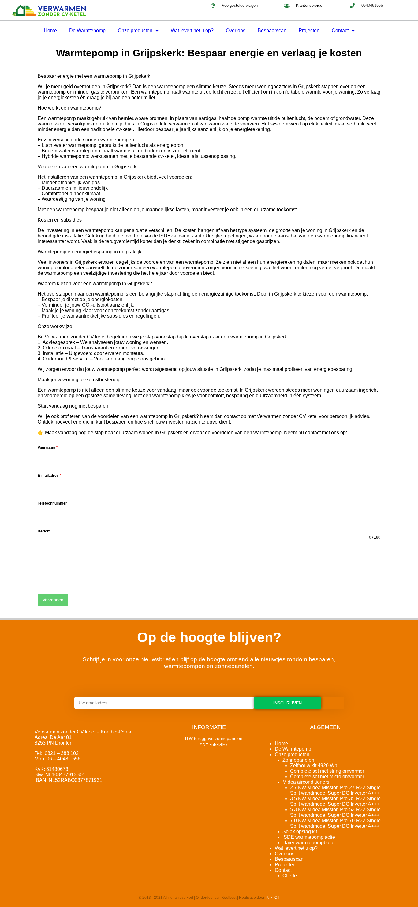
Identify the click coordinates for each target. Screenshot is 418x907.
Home (50, 30)
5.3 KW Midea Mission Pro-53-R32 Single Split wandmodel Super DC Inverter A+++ (335, 812)
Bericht (44, 531)
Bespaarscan (272, 30)
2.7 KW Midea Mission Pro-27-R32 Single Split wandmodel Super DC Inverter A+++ (335, 790)
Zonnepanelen (298, 760)
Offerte (289, 875)
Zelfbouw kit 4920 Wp (313, 765)
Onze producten (135, 30)
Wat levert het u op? (192, 30)
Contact (340, 30)
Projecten (309, 30)
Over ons (235, 30)
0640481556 (372, 5)
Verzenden (53, 599)
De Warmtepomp (87, 30)
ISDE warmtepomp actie (308, 837)
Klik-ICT (272, 897)
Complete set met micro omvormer (327, 776)
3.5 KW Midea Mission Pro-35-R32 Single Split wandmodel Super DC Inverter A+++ (335, 801)
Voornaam (48, 448)
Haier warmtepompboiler (309, 842)
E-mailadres (49, 475)
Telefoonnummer (52, 503)
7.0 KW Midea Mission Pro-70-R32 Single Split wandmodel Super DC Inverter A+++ (335, 823)
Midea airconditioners (305, 782)
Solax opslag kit (299, 831)
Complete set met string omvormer (327, 771)
